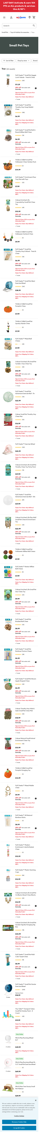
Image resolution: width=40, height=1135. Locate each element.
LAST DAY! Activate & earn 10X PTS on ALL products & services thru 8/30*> (19, 5)
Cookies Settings (19, 1116)
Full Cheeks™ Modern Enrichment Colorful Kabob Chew (24, 847)
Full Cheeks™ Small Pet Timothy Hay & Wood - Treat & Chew (25, 251)
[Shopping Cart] (34, 17)
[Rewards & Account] (11, 17)
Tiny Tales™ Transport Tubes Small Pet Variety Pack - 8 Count (25, 1011)
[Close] (35, 1100)
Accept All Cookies (19, 1128)
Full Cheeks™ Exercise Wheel (25, 444)
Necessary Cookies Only (19, 1122)
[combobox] (19, 25)
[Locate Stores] (29, 17)
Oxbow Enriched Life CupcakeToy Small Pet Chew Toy (25, 202)
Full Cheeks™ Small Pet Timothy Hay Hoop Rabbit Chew (24, 107)
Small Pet (5, 32)
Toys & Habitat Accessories (19, 32)
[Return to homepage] (21, 17)
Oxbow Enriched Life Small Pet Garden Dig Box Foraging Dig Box (25, 925)
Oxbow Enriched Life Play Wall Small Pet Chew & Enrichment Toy (25, 519)
